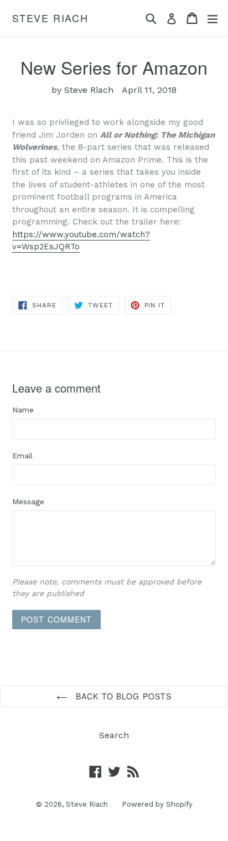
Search (114, 735)
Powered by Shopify (157, 804)
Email (22, 455)
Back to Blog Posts (122, 696)
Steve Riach (50, 18)
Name (23, 409)
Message (28, 501)
